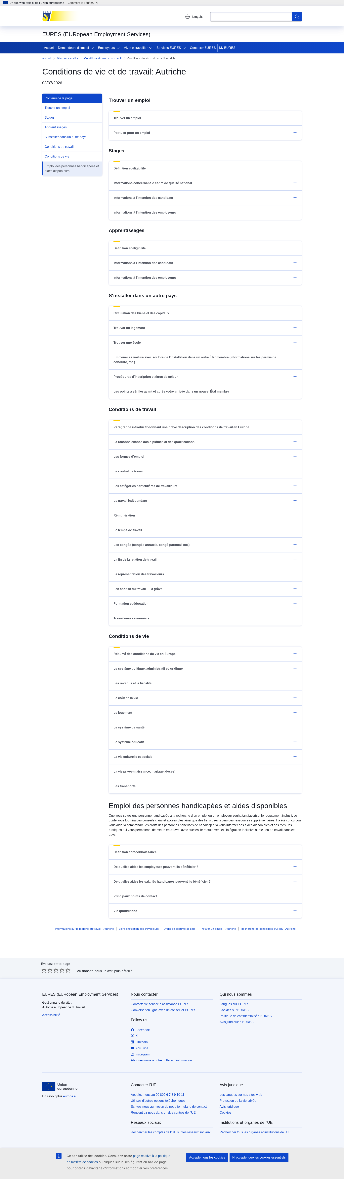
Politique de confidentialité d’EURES (246, 1016)
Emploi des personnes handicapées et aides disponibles (72, 168)
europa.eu (70, 1096)
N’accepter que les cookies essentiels (259, 1157)
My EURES (227, 47)
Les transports (124, 786)
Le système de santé (129, 727)
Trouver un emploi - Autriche (218, 928)
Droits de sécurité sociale (179, 928)
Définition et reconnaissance (135, 852)
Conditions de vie (57, 156)
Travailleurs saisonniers (131, 618)
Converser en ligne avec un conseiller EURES (163, 1010)
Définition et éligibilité (129, 168)
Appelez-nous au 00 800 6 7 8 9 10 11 (157, 1094)
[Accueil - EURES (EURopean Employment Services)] (62, 15)
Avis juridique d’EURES (237, 1022)
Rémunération (124, 515)
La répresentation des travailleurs (138, 574)
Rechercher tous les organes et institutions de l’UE (255, 1132)
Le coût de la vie (125, 698)
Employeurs (106, 47)
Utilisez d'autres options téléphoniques (158, 1100)
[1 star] (44, 970)
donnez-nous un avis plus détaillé (107, 971)
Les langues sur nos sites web (241, 1094)
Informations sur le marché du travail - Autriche (84, 928)
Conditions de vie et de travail (102, 58)
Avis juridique (229, 1106)
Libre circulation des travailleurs (139, 928)
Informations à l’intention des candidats (143, 197)
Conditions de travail (59, 146)
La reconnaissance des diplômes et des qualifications (153, 442)
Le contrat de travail (128, 471)
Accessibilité (51, 1015)
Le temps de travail (127, 530)
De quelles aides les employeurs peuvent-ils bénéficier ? (155, 867)
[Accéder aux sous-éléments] (93, 47)
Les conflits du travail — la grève (137, 589)
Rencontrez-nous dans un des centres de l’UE (163, 1112)
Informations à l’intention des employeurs (144, 212)
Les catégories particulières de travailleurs (145, 486)
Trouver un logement (129, 328)
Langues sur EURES (234, 1004)
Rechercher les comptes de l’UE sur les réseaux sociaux (170, 1132)
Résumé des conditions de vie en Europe (144, 654)
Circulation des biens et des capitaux (141, 313)
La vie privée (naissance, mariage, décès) (144, 771)
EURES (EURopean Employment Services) (80, 994)
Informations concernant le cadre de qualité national (152, 183)
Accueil (49, 47)
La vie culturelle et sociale (132, 756)
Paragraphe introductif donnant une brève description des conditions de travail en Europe (181, 427)
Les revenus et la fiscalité (132, 683)
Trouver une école (127, 342)
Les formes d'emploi (128, 456)
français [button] (197, 16)
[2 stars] (47, 970)
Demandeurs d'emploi (73, 47)
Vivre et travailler (136, 47)
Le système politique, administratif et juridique (148, 668)
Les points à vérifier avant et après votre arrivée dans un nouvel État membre (171, 391)
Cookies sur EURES (234, 1010)
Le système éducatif (128, 742)
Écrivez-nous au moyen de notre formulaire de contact (169, 1106)
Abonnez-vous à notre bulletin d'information (161, 1060)
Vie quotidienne (125, 911)
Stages (50, 117)
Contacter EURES (203, 47)
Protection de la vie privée (238, 1100)
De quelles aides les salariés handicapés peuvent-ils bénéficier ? (162, 881)
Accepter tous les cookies (207, 1157)
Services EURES (168, 47)
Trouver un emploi (57, 107)
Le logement (122, 712)
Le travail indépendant (130, 500)
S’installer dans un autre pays (65, 137)
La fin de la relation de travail (134, 559)
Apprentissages (56, 127)
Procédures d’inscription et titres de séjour (145, 376)
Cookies (225, 1112)
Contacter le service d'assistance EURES (160, 1004)
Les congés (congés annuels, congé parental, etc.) (151, 544)
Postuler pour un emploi (131, 132)
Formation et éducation (131, 603)
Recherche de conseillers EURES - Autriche (268, 928)
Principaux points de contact (135, 896)
